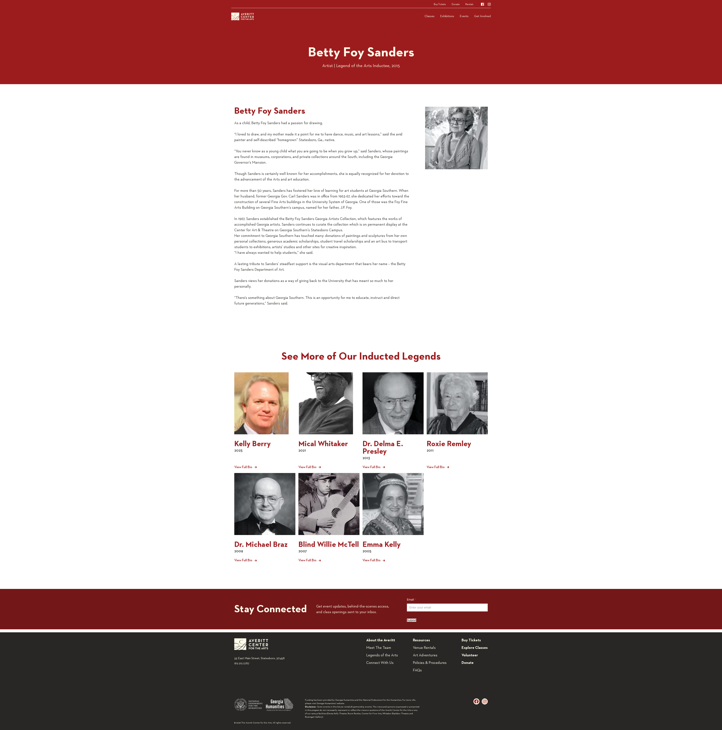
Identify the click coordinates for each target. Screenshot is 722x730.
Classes (430, 16)
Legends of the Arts (382, 655)
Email (417, 599)
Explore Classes (475, 648)
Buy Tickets (440, 4)
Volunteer (470, 655)
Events (464, 16)
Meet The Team (378, 648)
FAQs (417, 670)
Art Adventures (425, 655)
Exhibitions (447, 16)
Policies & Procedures (430, 663)
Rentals (469, 4)
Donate (456, 4)
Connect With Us (380, 663)
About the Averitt (380, 640)
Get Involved (482, 16)
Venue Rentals (424, 648)
